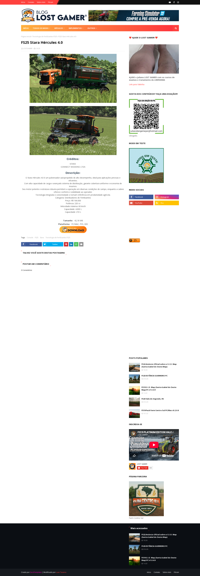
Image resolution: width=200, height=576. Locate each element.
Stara (42, 237)
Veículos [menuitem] (58, 28)
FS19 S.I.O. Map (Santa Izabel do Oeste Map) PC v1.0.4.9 (158, 388)
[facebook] (174, 2)
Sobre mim (41, 2)
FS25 (36, 237)
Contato (31, 2)
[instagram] (178, 2)
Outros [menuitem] (91, 28)
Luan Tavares (61, 572)
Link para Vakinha (136, 84)
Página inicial (26, 36)
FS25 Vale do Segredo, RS (152, 399)
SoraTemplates (36, 572)
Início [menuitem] (26, 28)
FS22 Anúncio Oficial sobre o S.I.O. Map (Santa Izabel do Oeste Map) (159, 365)
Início (23, 2)
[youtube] (169, 2)
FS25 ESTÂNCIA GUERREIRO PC (154, 375)
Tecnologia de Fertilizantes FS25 (44, 36)
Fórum (50, 2)
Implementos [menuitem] (75, 28)
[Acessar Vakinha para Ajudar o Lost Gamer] (154, 73)
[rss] (167, 203)
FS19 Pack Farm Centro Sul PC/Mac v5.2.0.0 (160, 410)
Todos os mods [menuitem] (40, 28)
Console (30, 237)
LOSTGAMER (27, 48)
